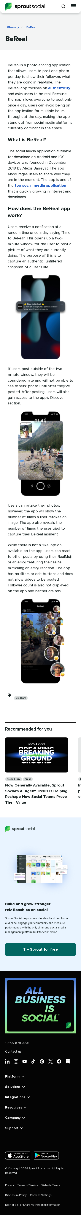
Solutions (13, 1087)
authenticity (59, 88)
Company (13, 1117)
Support (12, 1128)
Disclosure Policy (16, 1195)
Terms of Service (27, 1185)
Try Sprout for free (40, 949)
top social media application (40, 186)
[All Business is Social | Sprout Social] (40, 1005)
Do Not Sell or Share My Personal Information (32, 1205)
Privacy (9, 1185)
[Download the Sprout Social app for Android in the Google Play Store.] (46, 1155)
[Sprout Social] (25, 7)
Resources (13, 1107)
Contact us (13, 1051)
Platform (12, 1076)
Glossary (13, 27)
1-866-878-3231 (17, 1043)
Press (28, 779)
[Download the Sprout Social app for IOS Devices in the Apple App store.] (18, 1155)
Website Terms (50, 1185)
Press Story (13, 779)
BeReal (31, 27)
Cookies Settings (41, 1195)
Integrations (15, 1097)
